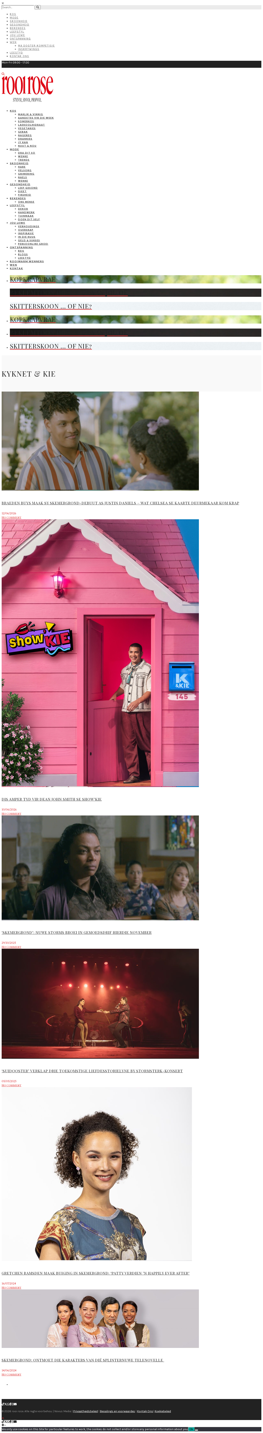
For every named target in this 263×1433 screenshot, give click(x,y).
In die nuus (27, 236)
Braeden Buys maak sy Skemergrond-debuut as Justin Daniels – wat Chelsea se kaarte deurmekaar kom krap (120, 503)
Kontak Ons (19, 56)
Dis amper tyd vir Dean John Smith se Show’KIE (52, 799)
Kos (13, 14)
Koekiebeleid (163, 1411)
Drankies (25, 138)
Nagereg (25, 135)
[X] (5, 1404)
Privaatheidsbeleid (85, 1411)
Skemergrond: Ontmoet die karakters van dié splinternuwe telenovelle (83, 1360)
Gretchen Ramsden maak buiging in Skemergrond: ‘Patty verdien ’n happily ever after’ (96, 1273)
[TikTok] (3, 1404)
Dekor (23, 208)
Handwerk (26, 212)
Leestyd (16, 52)
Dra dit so (26, 152)
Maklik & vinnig (30, 114)
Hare (22, 166)
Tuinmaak (26, 215)
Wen (13, 42)
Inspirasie (26, 233)
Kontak (16, 268)
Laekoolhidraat (31, 124)
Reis (21, 250)
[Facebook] (10, 1404)
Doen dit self (29, 219)
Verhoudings (28, 226)
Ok (191, 1429)
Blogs (23, 254)
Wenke (23, 156)
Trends (24, 159)
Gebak (23, 131)
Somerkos (26, 121)
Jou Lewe (17, 35)
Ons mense (26, 201)
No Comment (11, 517)
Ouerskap (25, 229)
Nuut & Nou (27, 145)
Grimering (26, 173)
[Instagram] (12, 1404)
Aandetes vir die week (36, 117)
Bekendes (18, 28)
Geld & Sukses (29, 240)
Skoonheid (19, 21)
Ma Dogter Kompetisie (36, 45)
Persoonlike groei (33, 243)
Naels (22, 177)
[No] (196, 1430)
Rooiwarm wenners (27, 261)
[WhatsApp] (8, 1404)
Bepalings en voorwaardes (117, 1411)
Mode (14, 17)
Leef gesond (28, 187)
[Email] (15, 1404)
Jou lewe (17, 222)
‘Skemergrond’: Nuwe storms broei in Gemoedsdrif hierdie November (77, 932)
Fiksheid (24, 194)
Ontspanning (20, 38)
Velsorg (25, 170)
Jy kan (23, 142)
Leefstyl (17, 31)
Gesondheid (19, 24)
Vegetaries (27, 128)
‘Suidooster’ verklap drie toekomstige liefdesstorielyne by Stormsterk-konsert (92, 1070)
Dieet (22, 191)
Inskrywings (28, 49)
